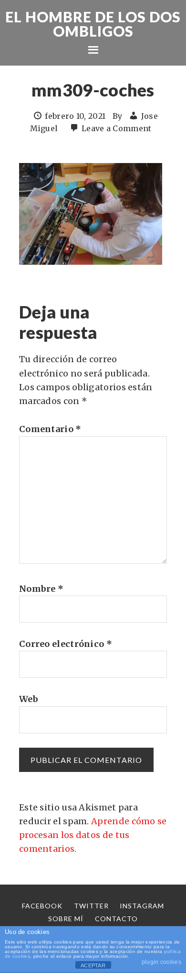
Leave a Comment (117, 128)
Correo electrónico (65, 643)
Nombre (41, 588)
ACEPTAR (93, 965)
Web (28, 699)
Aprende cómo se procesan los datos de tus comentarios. (93, 835)
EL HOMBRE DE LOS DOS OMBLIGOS (93, 23)
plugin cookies (161, 962)
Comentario (50, 429)
